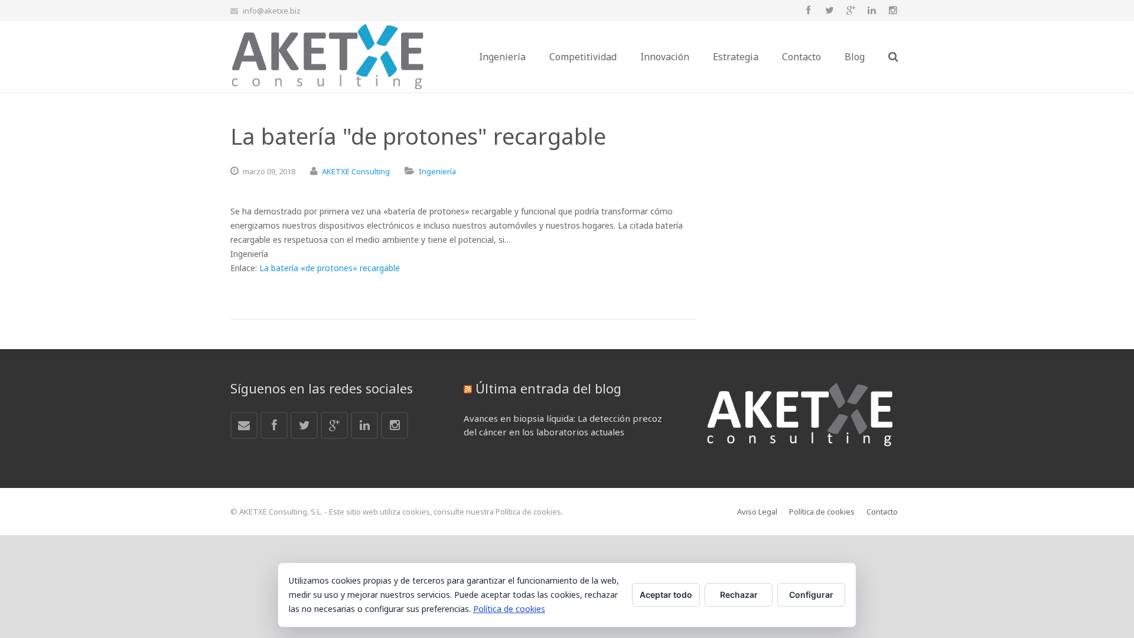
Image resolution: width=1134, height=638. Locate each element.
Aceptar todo (666, 595)
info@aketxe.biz (272, 10)
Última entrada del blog (548, 388)
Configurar (811, 595)
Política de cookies (509, 608)
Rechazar (739, 595)
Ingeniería (437, 171)
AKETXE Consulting (356, 171)
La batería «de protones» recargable (329, 268)
